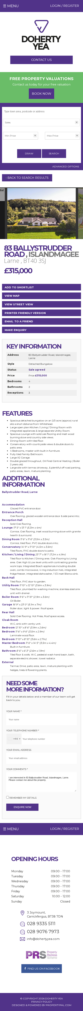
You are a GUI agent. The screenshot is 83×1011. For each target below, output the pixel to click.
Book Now (41, 93)
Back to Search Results (28, 178)
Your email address (18, 750)
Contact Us (41, 60)
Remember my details (22, 798)
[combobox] (14, 739)
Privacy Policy (41, 1001)
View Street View (19, 304)
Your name (14, 711)
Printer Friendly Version (25, 313)
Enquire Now (22, 807)
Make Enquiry (15, 330)
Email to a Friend (19, 321)
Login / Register (64, 6)
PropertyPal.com (58, 1005)
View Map (12, 295)
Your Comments (17, 769)
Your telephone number (22, 730)
